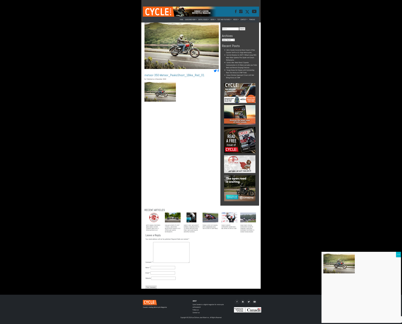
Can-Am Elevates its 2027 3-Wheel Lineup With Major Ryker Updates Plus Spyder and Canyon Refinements (241, 57)
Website (148, 278)
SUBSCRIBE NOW (190, 19)
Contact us (196, 312)
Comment (149, 262)
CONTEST (243, 19)
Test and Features (223, 19)
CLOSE (398, 254)
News (212, 19)
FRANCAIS (252, 19)
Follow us (196, 310)
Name (148, 267)
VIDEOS (235, 19)
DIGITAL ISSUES (203, 19)
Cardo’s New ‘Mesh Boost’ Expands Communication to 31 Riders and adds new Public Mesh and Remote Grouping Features (241, 65)
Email (148, 273)
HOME (181, 19)
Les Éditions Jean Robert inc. (200, 317)
